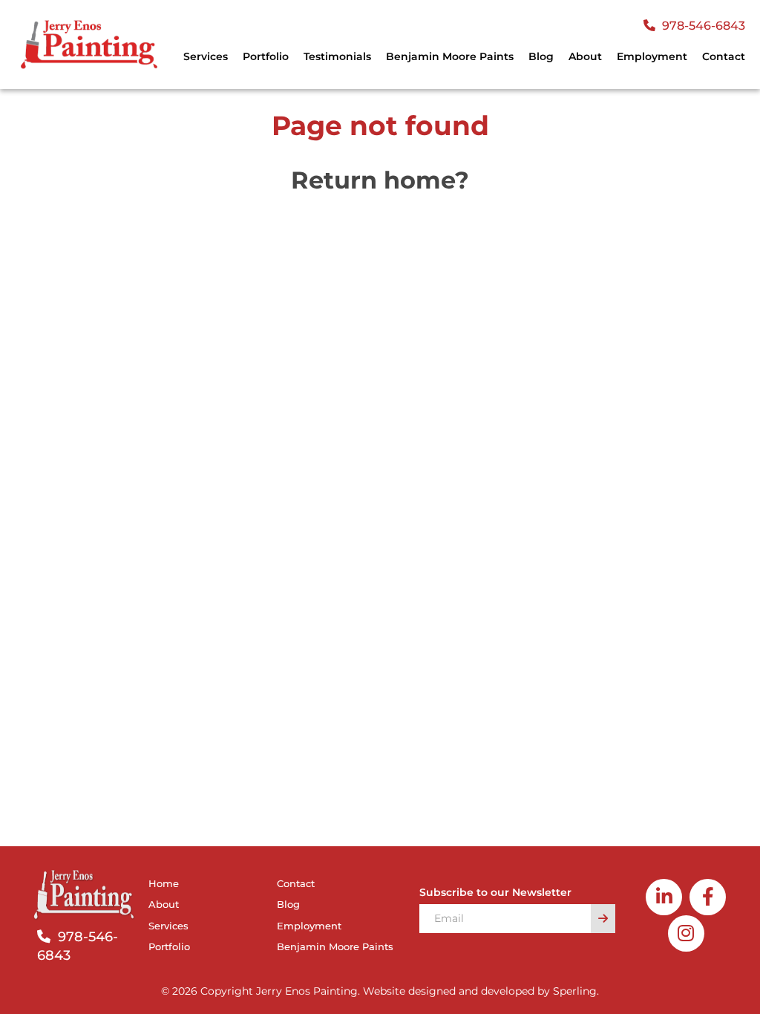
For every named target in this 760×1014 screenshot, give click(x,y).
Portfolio (266, 56)
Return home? (380, 180)
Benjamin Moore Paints (450, 56)
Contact (723, 56)
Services (168, 926)
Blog (541, 56)
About (585, 56)
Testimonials (337, 56)
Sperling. (576, 991)
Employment (652, 56)
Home (163, 883)
